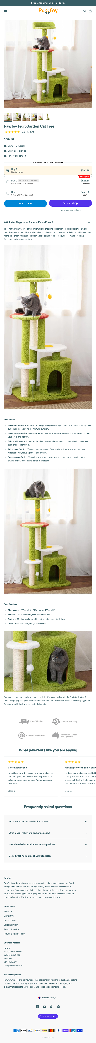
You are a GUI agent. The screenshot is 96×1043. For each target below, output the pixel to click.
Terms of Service (11, 929)
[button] (48, 170)
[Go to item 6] (48, 117)
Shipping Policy (11, 925)
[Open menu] (5, 10)
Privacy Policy (10, 920)
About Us (8, 911)
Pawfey (51, 1038)
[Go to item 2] (17, 117)
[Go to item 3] (26, 117)
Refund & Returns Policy (14, 934)
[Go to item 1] (8, 117)
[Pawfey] (48, 11)
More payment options (70, 210)
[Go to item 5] (40, 117)
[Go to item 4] (34, 117)
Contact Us (9, 916)
